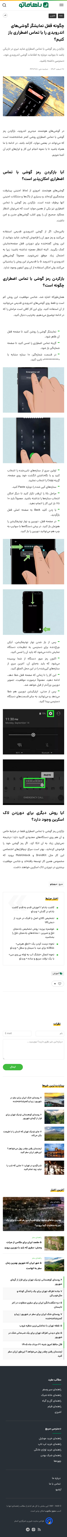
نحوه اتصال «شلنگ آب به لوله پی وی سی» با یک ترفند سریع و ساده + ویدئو (31, 957)
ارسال (13, 1067)
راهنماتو (15, 1506)
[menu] (61, 5)
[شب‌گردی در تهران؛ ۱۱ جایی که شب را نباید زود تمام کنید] (54, 1168)
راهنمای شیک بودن (51, 1456)
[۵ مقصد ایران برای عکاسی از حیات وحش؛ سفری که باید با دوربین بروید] (54, 1243)
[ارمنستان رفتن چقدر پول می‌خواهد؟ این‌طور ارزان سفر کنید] (54, 1151)
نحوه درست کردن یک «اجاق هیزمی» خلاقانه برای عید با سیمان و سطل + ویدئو (32, 946)
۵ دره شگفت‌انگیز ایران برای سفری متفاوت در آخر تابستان (37, 1305)
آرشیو (58, 1490)
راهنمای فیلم (54, 1407)
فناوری (52, 15)
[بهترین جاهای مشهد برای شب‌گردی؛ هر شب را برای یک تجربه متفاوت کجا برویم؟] (33, 1214)
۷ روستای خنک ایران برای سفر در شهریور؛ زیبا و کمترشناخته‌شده (26, 1100)
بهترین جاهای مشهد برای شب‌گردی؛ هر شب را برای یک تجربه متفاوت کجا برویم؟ (33, 1223)
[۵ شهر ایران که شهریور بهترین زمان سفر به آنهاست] (54, 1264)
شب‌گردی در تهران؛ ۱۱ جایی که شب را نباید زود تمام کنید (24, 1167)
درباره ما (56, 1478)
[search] (5, 5)
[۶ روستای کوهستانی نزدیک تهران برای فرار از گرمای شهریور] (54, 1117)
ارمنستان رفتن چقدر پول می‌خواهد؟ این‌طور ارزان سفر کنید (24, 1150)
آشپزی (58, 1412)
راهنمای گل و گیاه (51, 1401)
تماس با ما (55, 1484)
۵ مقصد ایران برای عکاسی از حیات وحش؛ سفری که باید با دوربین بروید (23, 1245)
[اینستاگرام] (33, 1529)
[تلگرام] (28, 1529)
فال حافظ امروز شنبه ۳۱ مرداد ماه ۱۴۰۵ (42, 1345)
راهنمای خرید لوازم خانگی (47, 1450)
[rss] (39, 1529)
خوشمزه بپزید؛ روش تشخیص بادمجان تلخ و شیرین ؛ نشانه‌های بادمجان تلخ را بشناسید (33, 933)
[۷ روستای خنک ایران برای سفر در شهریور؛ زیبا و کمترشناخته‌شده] (54, 1100)
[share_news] (5, 15)
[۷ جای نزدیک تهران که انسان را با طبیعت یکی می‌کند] (54, 1134)
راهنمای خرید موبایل (50, 1439)
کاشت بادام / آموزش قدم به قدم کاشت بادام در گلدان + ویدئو (33, 910)
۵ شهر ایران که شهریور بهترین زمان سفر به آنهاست (24, 1265)
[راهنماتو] (33, 5)
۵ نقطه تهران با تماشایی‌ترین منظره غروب (40, 1326)
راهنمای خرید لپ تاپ (49, 1444)
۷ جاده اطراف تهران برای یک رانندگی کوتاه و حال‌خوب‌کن (39, 1294)
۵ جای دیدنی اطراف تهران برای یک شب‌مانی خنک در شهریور (35, 1335)
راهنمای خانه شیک (51, 1395)
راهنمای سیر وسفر (51, 1390)
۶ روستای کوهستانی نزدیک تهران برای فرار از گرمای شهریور (24, 1116)
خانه (61, 15)
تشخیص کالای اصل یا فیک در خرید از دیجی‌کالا (34, 920)
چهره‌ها (57, 1461)
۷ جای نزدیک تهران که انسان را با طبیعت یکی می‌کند (22, 1133)
